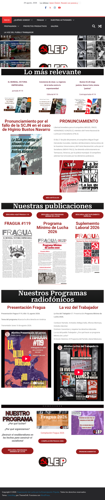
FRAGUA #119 (17, 223)
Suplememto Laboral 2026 (87, 225)
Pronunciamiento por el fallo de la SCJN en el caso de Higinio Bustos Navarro (26, 125)
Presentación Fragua (26, 307)
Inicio (7, 20)
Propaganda (10, 26)
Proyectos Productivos (35, 26)
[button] (31, 20)
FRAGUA (40, 20)
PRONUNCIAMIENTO (79, 121)
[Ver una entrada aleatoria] (100, 26)
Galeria (54, 26)
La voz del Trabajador (78, 307)
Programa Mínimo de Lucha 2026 (52, 227)
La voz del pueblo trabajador (18, 32)
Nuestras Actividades (61, 20)
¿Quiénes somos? (22, 20)
